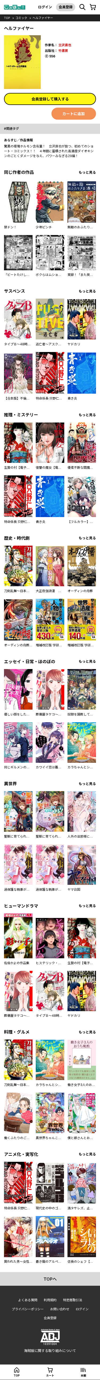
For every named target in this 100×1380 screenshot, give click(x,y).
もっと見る (87, 172)
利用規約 (50, 1300)
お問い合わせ (59, 1309)
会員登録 (66, 7)
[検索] (82, 7)
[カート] (93, 7)
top (7, 18)
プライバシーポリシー (28, 1309)
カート (50, 1375)
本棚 (83, 1375)
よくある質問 (27, 1300)
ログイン (45, 7)
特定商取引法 (72, 1300)
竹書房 (63, 51)
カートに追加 (73, 113)
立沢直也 (64, 45)
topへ (50, 1279)
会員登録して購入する (50, 99)
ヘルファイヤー (43, 18)
